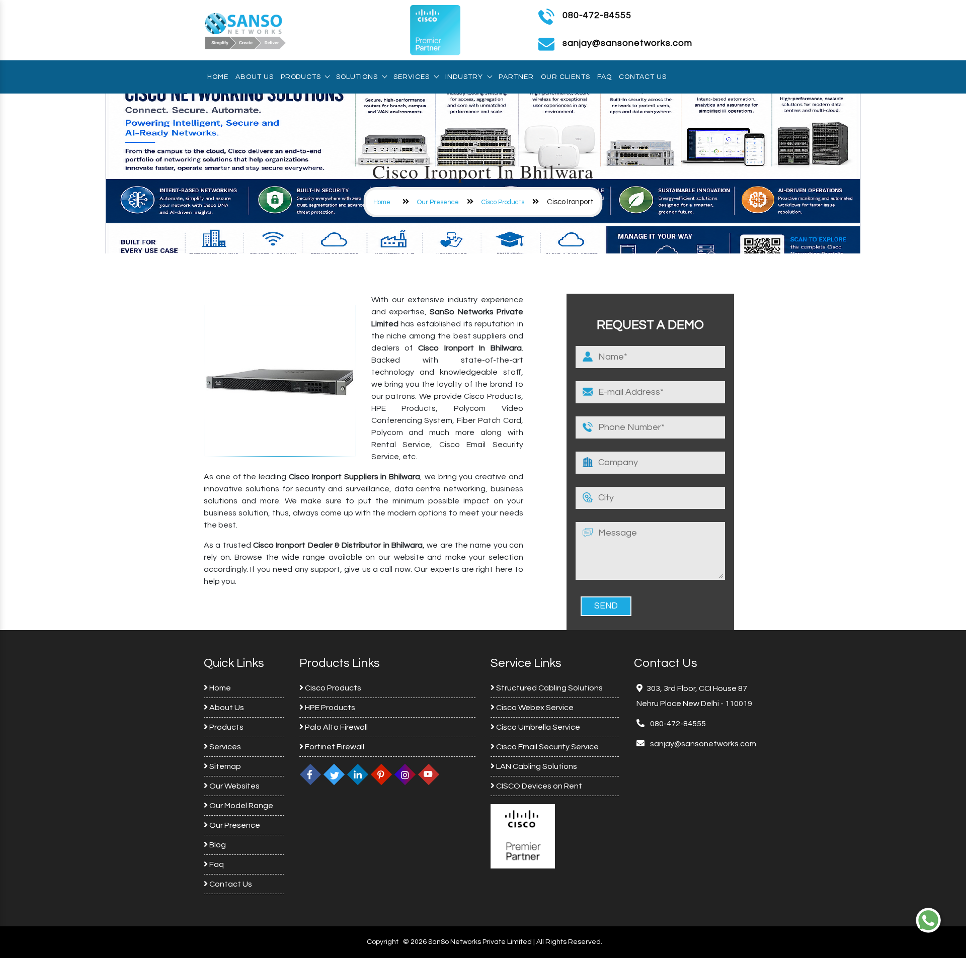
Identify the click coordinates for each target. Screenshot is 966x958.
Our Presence (438, 202)
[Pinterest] (381, 774)
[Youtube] (428, 774)
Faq (604, 76)
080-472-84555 (596, 15)
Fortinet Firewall (333, 747)
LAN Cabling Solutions (536, 766)
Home (217, 76)
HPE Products (329, 708)
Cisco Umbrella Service (537, 727)
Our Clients (565, 76)
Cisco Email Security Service (547, 747)
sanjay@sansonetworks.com (702, 744)
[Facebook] (310, 774)
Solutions (357, 76)
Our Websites (234, 786)
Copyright (382, 941)
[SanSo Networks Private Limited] (245, 30)
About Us (254, 76)
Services (411, 76)
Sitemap (224, 766)
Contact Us (643, 76)
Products (300, 76)
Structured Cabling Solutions (549, 688)
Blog (217, 845)
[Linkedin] (357, 774)
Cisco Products (502, 202)
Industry (464, 76)
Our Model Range (240, 806)
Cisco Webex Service (534, 708)
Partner (516, 76)
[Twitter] (334, 774)
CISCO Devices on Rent (538, 786)
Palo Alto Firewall (335, 727)
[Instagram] (405, 774)
